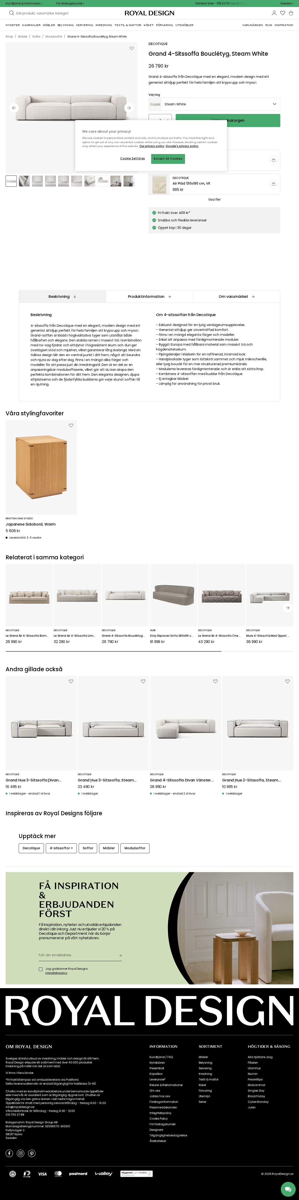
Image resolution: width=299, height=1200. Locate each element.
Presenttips (255, 1079)
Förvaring (205, 1090)
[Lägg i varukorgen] (273, 160)
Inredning (205, 1074)
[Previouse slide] (14, 108)
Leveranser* (158, 1079)
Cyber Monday (258, 1101)
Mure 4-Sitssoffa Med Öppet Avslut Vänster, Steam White (269, 635)
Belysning (206, 1062)
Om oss (155, 1090)
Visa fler (214, 199)
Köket (202, 1085)
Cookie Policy (159, 1118)
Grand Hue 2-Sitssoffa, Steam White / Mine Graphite (250, 780)
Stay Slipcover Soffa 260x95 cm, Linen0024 (173, 635)
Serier (202, 1101)
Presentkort (157, 1068)
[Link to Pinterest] (32, 1153)
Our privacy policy (151, 146)
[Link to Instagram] (20, 1153)
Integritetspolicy (160, 1113)
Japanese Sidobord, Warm (31, 524)
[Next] (287, 607)
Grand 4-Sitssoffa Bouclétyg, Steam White (125, 635)
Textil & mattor (209, 1079)
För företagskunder (163, 1124)
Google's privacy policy (182, 146)
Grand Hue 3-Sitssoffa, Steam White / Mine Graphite (106, 780)
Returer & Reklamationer (166, 1085)
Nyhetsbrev (157, 1062)
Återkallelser (158, 1141)
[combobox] (287, 3)
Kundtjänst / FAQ (161, 1057)
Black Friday (256, 1096)
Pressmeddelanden (163, 1107)
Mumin (252, 1074)
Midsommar (256, 1085)
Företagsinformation (164, 1101)
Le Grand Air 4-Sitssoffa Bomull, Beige (29, 635)
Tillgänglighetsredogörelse (168, 1135)
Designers (156, 1129)
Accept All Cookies (168, 159)
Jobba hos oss (160, 1096)
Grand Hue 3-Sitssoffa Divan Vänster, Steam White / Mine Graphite (32, 780)
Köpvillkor (156, 1074)
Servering (205, 1068)
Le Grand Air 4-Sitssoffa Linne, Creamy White (77, 635)
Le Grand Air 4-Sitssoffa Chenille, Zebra (221, 635)
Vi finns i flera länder (19, 1073)
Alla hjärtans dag (260, 1057)
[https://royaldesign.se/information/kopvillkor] (136, 1174)
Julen (251, 1107)
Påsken (253, 1062)
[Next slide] (129, 108)
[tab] (62, 296)
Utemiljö (204, 1096)
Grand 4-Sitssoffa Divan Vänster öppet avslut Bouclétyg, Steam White (180, 780)
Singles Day (256, 1090)
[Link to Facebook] (9, 1153)
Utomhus (254, 1068)
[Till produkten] (215, 184)
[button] (287, 3)
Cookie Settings (132, 158)
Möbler (203, 1057)
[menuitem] (13, 25)
